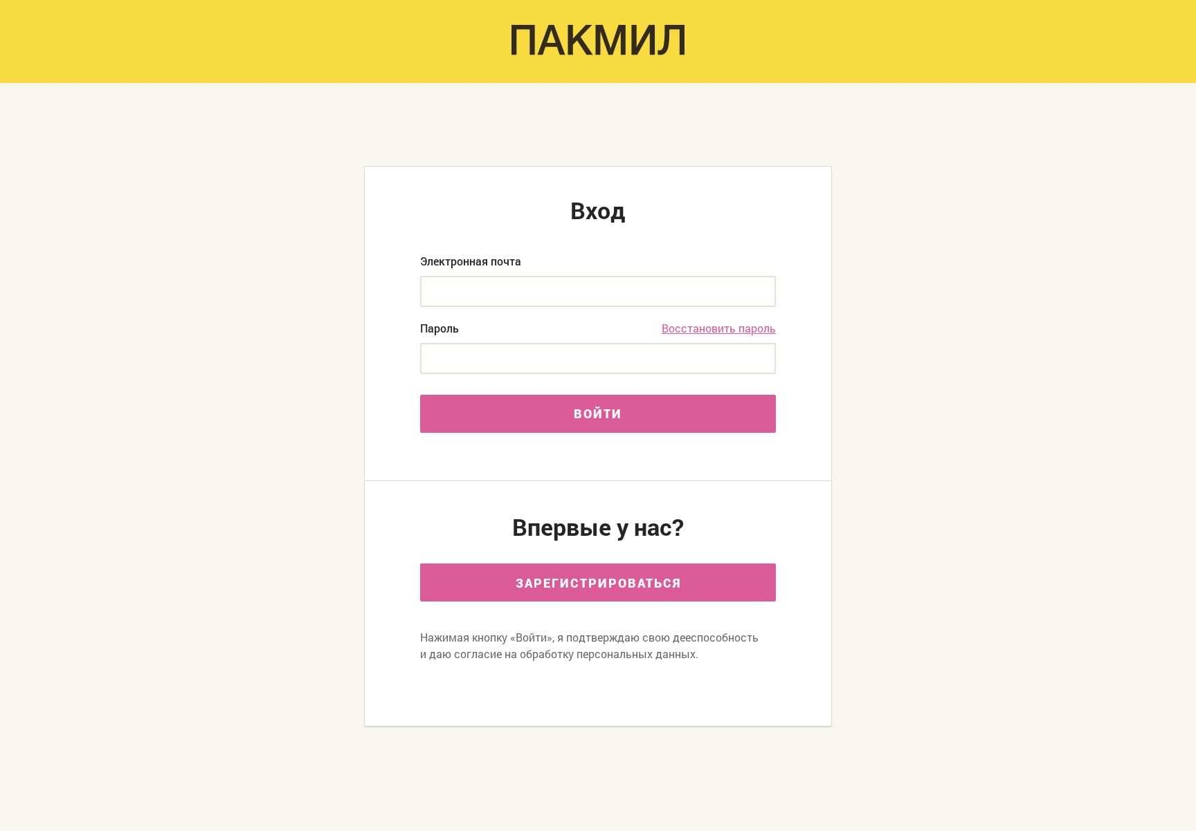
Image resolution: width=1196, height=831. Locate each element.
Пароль (439, 328)
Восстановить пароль (719, 328)
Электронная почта (470, 261)
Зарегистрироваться (598, 583)
